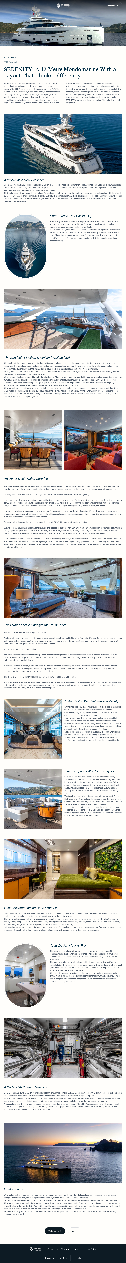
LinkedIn (77, 1258)
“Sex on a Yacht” (67, 1249)
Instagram (49, 1258)
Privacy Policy (90, 1249)
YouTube (63, 1258)
